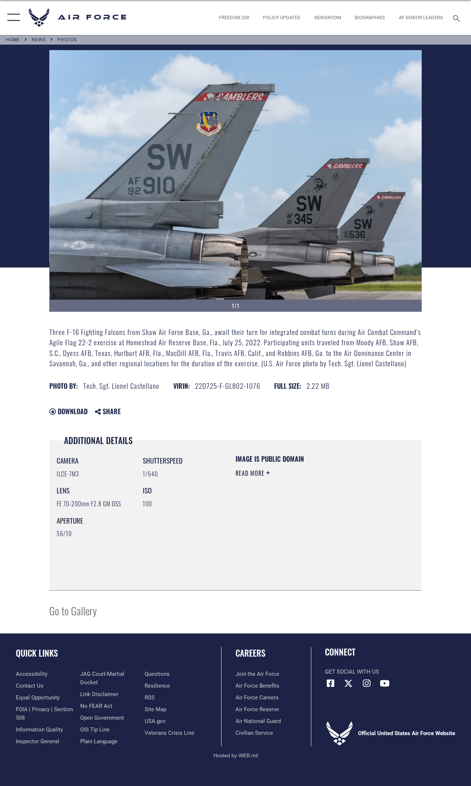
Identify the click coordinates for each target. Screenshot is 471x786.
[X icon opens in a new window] (348, 683)
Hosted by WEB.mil (235, 755)
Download (72, 411)
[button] (12, 17)
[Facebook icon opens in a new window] (330, 683)
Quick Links (37, 653)
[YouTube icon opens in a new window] (384, 683)
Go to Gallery (73, 610)
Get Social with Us (352, 671)
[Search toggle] (457, 17)
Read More (251, 473)
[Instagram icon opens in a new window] (366, 683)
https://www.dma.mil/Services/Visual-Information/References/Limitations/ (301, 535)
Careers (250, 653)
